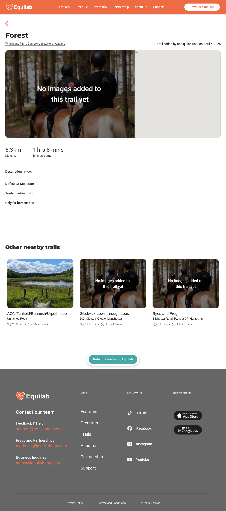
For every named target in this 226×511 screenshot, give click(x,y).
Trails (86, 434)
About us (141, 7)
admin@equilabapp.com (38, 463)
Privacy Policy (74, 503)
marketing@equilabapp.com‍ (41, 446)
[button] (82, 7)
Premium (100, 7)
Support (158, 7)
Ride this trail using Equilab (113, 359)
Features (63, 7)
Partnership (121, 7)
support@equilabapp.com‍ (39, 429)
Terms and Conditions (112, 503)
